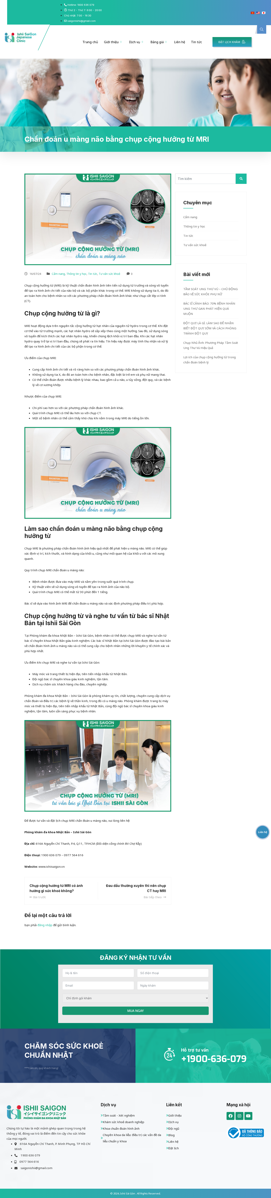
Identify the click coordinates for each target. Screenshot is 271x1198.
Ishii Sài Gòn (128, 1193)
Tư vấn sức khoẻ (109, 274)
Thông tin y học (76, 274)
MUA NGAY (135, 1011)
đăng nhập (44, 925)
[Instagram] (239, 1116)
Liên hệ (179, 42)
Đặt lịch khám (229, 42)
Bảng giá (157, 42)
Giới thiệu (111, 42)
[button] (261, 29)
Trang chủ (90, 42)
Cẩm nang (58, 274)
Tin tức (196, 42)
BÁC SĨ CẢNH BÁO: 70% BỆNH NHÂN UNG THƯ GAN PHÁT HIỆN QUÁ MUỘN (209, 308)
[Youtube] (248, 1116)
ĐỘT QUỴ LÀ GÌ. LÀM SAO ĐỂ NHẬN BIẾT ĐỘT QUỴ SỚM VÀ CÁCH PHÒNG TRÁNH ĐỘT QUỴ (209, 328)
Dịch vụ (134, 42)
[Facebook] (230, 1116)
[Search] (259, 46)
